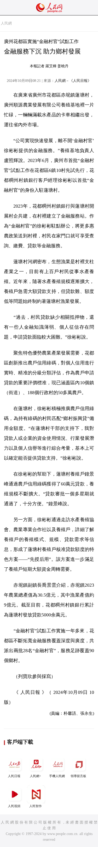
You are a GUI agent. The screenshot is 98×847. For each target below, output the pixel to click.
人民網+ (35, 776)
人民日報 (14, 776)
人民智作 (35, 806)
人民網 (6, 23)
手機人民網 (57, 776)
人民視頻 (14, 806)
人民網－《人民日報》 (73, 81)
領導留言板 (78, 776)
